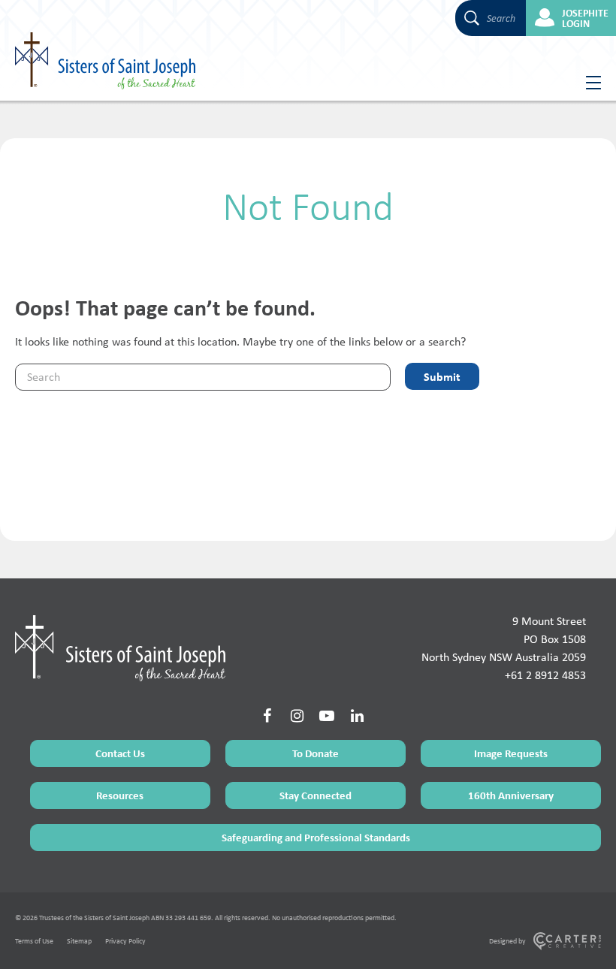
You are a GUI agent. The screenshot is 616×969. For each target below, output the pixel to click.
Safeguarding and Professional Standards (316, 837)
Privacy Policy (125, 941)
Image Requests (511, 753)
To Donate (315, 753)
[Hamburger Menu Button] (588, 83)
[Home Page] (120, 648)
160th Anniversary (511, 795)
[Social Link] (266, 716)
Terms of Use (34, 941)
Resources (119, 795)
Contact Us (120, 753)
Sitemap (79, 941)
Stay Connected (315, 795)
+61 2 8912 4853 (545, 675)
